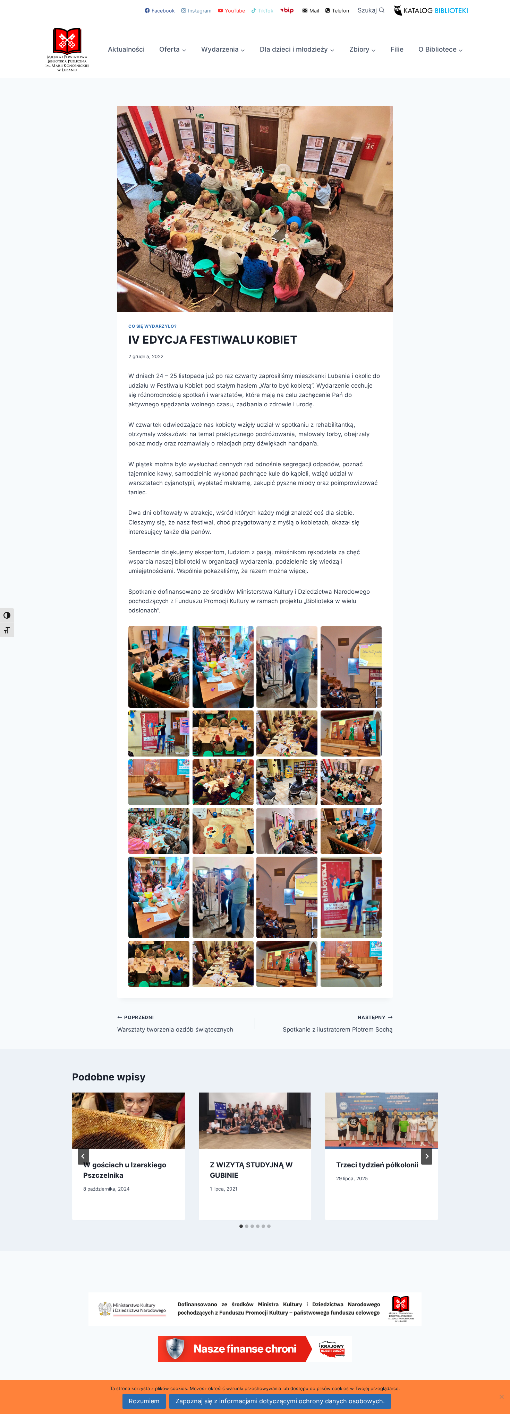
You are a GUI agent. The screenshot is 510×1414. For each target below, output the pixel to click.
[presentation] (128, 1121)
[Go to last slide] (83, 1156)
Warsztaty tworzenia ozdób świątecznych (175, 1024)
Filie (397, 49)
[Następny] (426, 1156)
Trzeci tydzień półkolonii (377, 1165)
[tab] (241, 1226)
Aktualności (126, 49)
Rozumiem (144, 1401)
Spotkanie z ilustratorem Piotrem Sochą (338, 1024)
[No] (501, 1396)
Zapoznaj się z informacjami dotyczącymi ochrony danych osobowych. (280, 1401)
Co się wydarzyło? (152, 326)
